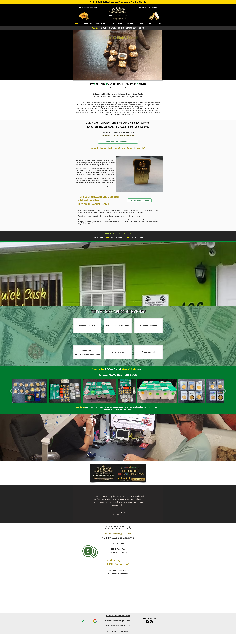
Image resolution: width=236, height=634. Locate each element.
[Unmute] (78, 78)
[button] (139, 174)
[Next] (158, 504)
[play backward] (11, 391)
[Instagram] (151, 621)
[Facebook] (147, 621)
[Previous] (77, 504)
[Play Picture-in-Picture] (157, 78)
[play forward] (225, 391)
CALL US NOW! (110, 538)
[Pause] (75, 78)
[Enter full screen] (160, 78)
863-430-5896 (142, 126)
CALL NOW (108, 375)
